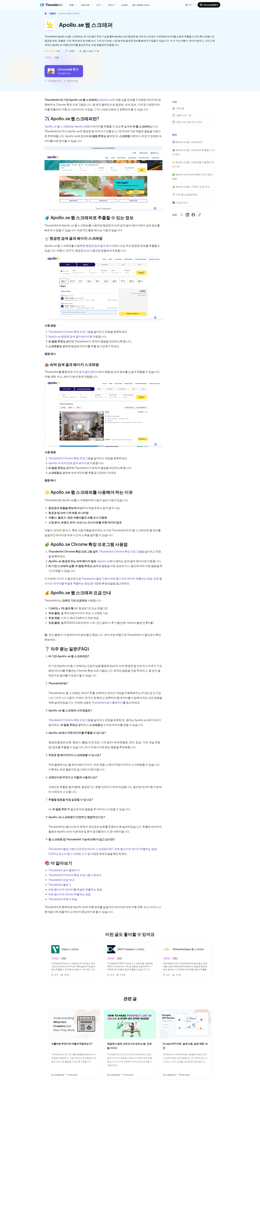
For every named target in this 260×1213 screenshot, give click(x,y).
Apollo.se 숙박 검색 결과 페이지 (67, 463)
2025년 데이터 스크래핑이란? (95, 849)
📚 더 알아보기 (58, 863)
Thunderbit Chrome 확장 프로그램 (69, 331)
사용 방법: (51, 325)
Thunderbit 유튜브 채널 (62, 899)
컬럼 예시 (50, 353)
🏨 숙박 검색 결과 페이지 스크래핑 (72, 364)
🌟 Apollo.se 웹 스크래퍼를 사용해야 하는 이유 (89, 492)
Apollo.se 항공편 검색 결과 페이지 (69, 336)
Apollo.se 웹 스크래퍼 (58, 126)
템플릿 (53, 13)
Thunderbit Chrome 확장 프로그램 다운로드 (75, 875)
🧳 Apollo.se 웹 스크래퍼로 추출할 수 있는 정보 (89, 217)
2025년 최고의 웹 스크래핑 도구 (67, 853)
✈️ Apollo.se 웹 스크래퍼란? (72, 118)
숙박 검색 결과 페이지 (86, 371)
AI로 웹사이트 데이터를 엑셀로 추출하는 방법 (75, 889)
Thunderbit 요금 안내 (61, 879)
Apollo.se (106, 99)
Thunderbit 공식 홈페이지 (107, 702)
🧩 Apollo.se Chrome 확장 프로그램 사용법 (86, 544)
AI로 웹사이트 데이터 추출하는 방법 (131, 578)
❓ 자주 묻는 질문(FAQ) (67, 648)
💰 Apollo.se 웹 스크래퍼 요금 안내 (78, 592)
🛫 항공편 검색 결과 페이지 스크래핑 (74, 238)
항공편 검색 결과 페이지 (100, 245)
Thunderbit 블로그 (93, 578)
